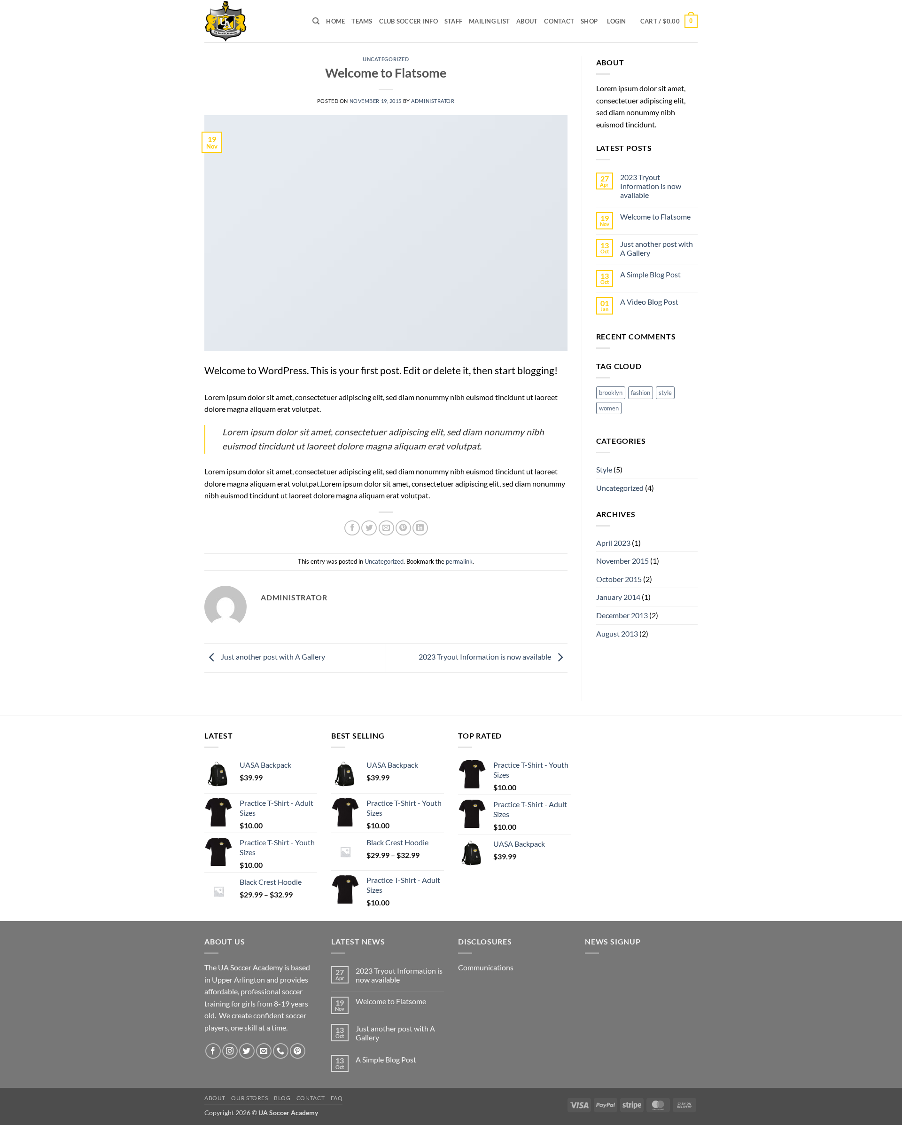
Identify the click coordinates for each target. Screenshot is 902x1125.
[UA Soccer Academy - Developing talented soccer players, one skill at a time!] (251, 21)
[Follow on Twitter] (247, 1051)
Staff (453, 21)
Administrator (432, 101)
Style (604, 469)
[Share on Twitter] (369, 528)
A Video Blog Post (649, 301)
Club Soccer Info (408, 21)
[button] (616, 21)
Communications (485, 967)
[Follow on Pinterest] (297, 1051)
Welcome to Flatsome (655, 216)
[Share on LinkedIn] (420, 528)
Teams (361, 21)
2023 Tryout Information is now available (485, 657)
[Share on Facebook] (352, 528)
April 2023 (613, 542)
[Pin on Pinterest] (403, 528)
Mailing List (489, 21)
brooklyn (610, 392)
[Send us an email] (264, 1051)
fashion (640, 392)
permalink (459, 561)
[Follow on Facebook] (213, 1051)
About (526, 21)
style (665, 392)
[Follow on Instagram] (230, 1051)
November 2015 (622, 560)
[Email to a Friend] (386, 528)
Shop (589, 21)
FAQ (337, 1097)
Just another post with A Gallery (272, 657)
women (609, 408)
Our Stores (249, 1097)
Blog (282, 1097)
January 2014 (618, 596)
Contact (559, 21)
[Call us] (280, 1051)
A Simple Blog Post (650, 274)
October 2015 (619, 578)
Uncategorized (386, 59)
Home (335, 21)
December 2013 (622, 615)
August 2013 (617, 633)
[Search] (315, 21)
